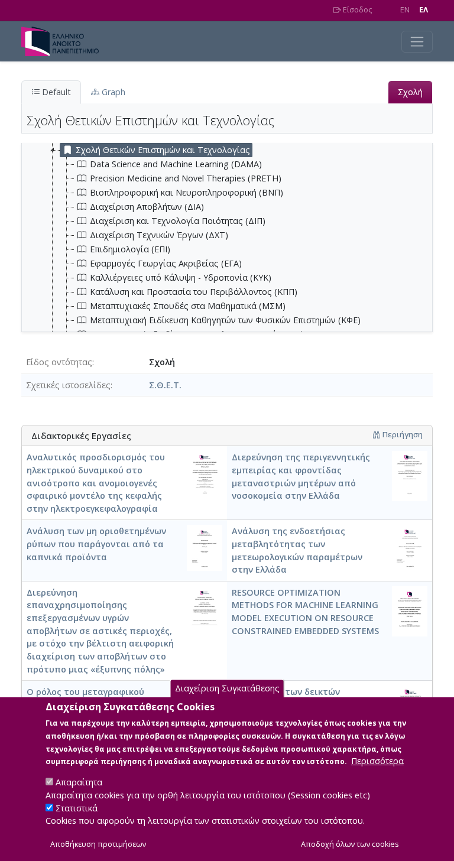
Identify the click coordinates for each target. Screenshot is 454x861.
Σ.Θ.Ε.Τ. (165, 385)
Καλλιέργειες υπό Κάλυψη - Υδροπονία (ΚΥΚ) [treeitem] (180, 277)
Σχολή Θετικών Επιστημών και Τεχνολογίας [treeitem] (163, 149)
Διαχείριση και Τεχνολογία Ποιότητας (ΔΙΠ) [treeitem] (177, 220)
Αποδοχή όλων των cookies (350, 844)
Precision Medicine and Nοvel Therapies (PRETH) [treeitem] (185, 178)
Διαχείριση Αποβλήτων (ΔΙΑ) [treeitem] (147, 206)
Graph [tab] (112, 92)
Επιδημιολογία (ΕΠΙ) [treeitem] (130, 249)
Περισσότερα (377, 760)
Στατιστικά (77, 808)
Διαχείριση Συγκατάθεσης (227, 688)
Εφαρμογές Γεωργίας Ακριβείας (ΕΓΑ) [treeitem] (166, 263)
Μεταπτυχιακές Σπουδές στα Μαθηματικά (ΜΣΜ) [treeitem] (188, 305)
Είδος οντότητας (59, 362)
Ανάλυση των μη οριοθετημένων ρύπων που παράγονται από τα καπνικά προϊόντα (96, 543)
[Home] (64, 41)
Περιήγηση (401, 434)
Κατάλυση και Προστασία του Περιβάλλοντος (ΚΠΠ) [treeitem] (193, 291)
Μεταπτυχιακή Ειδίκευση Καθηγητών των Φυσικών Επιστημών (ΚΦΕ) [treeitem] (225, 320)
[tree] (231, 277)
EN (405, 10)
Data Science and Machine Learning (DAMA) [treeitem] (176, 164)
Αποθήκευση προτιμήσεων (98, 844)
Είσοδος (356, 10)
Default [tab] (55, 92)
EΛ (423, 10)
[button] (376, 434)
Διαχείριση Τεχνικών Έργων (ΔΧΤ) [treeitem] (159, 235)
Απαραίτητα (79, 782)
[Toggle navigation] (417, 42)
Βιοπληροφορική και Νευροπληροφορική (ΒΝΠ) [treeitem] (186, 192)
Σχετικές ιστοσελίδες (68, 385)
